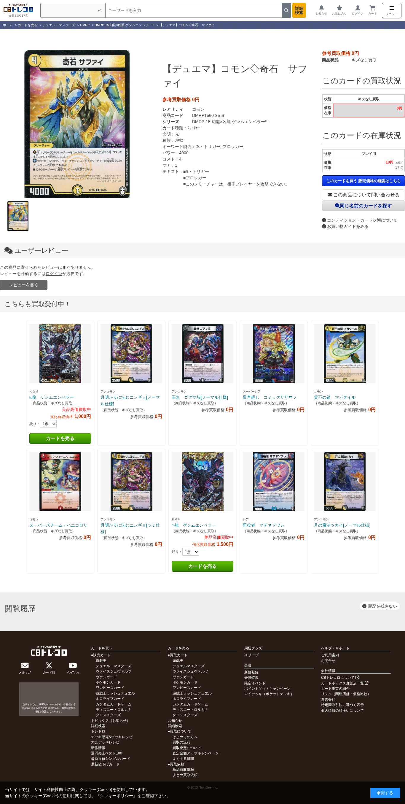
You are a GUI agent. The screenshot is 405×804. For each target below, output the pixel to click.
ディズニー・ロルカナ (113, 710)
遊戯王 (101, 661)
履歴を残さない (382, 606)
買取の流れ (181, 742)
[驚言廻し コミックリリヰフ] (273, 353)
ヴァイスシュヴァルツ (113, 671)
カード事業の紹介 (335, 689)
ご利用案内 (330, 655)
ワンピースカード (110, 688)
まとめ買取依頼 (185, 775)
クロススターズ (108, 715)
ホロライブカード (110, 699)
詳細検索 (299, 10)
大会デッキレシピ (105, 742)
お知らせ (175, 721)
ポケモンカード (108, 682)
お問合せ (328, 661)
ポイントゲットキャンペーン (267, 689)
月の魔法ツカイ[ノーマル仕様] (342, 525)
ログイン (54, 273)
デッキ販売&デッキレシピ (112, 737)
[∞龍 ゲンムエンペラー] (60, 353)
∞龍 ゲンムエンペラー (51, 397)
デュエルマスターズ (189, 666)
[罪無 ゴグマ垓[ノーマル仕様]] (202, 353)
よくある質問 (183, 759)
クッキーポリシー (116, 795)
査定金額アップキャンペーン (196, 753)
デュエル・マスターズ (113, 666)
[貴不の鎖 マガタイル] (345, 353)
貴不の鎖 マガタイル (334, 397)
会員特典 (251, 678)
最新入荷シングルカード (110, 759)
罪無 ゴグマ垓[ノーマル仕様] (200, 397)
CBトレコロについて (338, 678)
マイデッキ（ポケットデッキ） (269, 694)
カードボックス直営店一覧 (343, 683)
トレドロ (98, 731)
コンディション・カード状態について (362, 220)
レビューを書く (23, 284)
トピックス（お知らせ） (110, 721)
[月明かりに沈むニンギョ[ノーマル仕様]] (131, 353)
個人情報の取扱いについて (342, 710)
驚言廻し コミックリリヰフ (270, 397)
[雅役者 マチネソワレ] (273, 481)
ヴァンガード (106, 677)
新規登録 (251, 672)
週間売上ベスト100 (106, 753)
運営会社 (328, 699)
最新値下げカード (105, 764)
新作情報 (98, 748)
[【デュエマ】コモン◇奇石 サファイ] (77, 124)
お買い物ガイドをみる (348, 226)
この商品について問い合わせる (366, 194)
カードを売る (60, 438)
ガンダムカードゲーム (113, 704)
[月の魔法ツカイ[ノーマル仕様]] (345, 481)
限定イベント (255, 683)
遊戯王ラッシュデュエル (115, 693)
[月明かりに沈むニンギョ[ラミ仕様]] (131, 481)
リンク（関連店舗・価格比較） (346, 694)
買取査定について (187, 748)
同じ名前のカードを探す (366, 205)
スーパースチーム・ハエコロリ (58, 525)
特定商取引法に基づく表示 (342, 705)
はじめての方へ (185, 737)
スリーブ (251, 655)
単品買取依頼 (183, 770)
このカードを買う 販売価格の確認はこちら (363, 181)
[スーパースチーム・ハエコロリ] (60, 481)
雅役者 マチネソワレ (263, 525)
